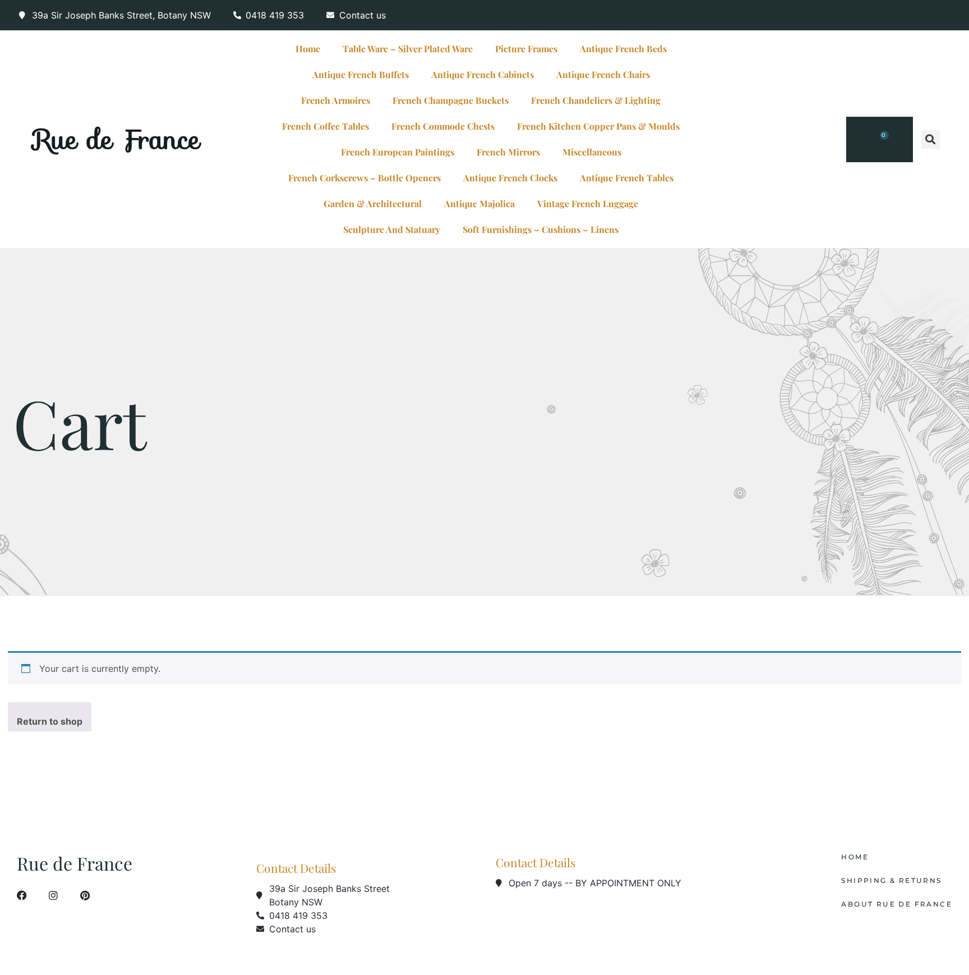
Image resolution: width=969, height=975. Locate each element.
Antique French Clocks (510, 178)
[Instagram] (53, 895)
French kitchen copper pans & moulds (598, 126)
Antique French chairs (603, 74)
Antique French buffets (360, 74)
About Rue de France (896, 904)
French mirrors (508, 152)
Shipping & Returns (891, 880)
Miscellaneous (591, 152)
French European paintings (397, 152)
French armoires (335, 100)
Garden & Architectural (373, 203)
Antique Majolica (479, 203)
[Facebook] (22, 895)
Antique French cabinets (482, 74)
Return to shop (49, 721)
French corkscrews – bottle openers (364, 178)
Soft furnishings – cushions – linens (541, 229)
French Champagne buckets (451, 100)
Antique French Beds (623, 48)
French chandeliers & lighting (596, 100)
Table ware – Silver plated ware (408, 48)
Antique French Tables (626, 178)
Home (308, 48)
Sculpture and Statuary (391, 229)
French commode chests (443, 126)
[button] (930, 139)
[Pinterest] (85, 895)
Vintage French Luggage (587, 203)
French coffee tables (325, 126)
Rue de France (117, 139)
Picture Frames (526, 48)
